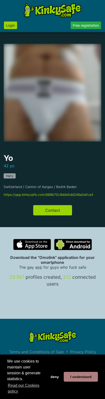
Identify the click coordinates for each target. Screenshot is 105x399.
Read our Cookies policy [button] (23, 388)
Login (10, 25)
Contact (52, 210)
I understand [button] (81, 377)
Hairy (9, 176)
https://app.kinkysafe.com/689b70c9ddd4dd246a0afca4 (48, 195)
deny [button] (55, 377)
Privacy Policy (83, 351)
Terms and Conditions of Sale (36, 351)
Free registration (86, 25)
